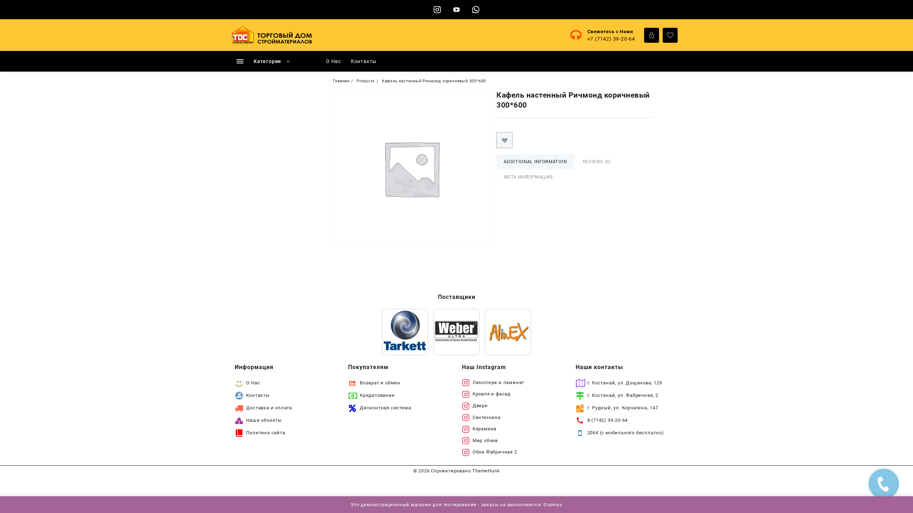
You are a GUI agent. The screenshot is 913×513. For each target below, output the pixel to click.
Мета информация (528, 177)
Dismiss (553, 504)
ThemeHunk (486, 470)
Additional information (535, 161)
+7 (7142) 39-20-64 (611, 39)
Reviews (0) (597, 161)
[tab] (535, 162)
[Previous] (396, 332)
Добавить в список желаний (504, 140)
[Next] (516, 332)
